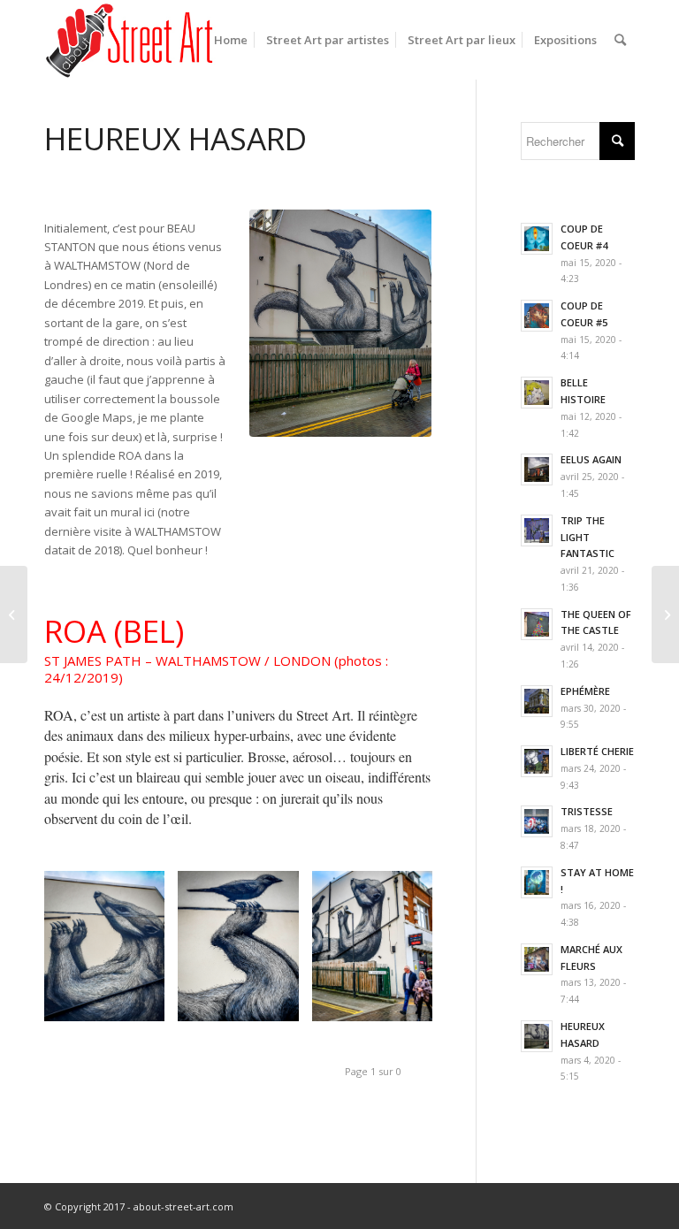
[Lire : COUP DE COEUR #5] (537, 316)
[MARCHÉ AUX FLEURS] (665, 614)
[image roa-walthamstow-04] (379, 952)
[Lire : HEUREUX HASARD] (537, 1036)
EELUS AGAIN (591, 459)
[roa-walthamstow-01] (340, 323)
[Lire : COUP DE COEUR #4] (537, 239)
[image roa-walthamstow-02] (111, 952)
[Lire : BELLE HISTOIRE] (537, 392)
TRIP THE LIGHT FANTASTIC (587, 537)
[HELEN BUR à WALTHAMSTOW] (13, 614)
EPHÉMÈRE (585, 691)
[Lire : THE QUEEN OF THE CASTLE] (537, 624)
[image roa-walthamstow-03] (244, 952)
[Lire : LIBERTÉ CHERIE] (537, 761)
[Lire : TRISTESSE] (537, 821)
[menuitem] (230, 40)
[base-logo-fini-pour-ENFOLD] (130, 40)
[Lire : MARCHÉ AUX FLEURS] (537, 959)
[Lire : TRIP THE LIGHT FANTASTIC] (537, 530)
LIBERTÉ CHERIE (597, 751)
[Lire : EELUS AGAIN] (537, 469)
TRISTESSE (587, 811)
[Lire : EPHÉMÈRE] (537, 701)
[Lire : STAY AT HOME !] (537, 882)
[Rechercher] (620, 40)
